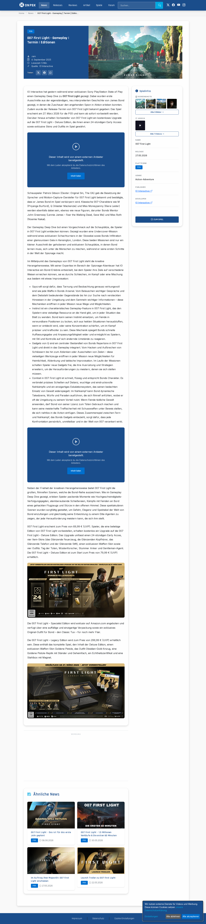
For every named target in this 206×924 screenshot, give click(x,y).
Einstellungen (151, 916)
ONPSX (30, 5)
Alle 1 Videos (156, 134)
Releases (57, 5)
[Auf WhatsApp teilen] (50, 72)
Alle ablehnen (173, 916)
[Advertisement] (76, 757)
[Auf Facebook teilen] (44, 72)
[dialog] (173, 911)
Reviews (72, 5)
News (44, 5)
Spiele (99, 5)
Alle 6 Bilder (156, 112)
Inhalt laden (76, 176)
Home (21, 13)
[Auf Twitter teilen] (38, 72)
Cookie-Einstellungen (124, 918)
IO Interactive (142, 191)
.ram (33, 56)
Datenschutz (98, 918)
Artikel (86, 5)
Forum (111, 5)
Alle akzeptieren (191, 916)
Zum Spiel (158, 219)
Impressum (77, 918)
